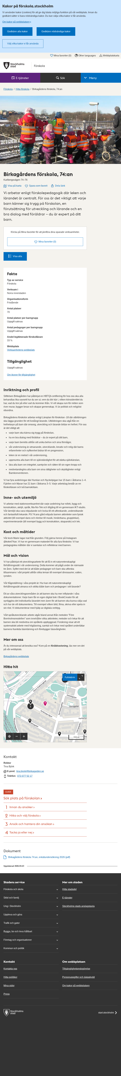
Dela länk (60, 185)
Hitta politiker (10, 977)
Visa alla (17, 256)
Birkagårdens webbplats (16, 656)
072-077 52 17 (24, 776)
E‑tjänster (22, 78)
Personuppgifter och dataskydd (78, 977)
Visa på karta (14, 185)
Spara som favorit (38, 185)
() (47, 241)
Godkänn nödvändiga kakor (55, 31)
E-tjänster (67, 897)
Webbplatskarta (111, 55)
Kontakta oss (10, 968)
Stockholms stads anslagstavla (78, 906)
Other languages (87, 55)
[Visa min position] (9, 736)
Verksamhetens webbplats (21, 350)
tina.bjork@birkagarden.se (30, 771)
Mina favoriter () (62, 55)
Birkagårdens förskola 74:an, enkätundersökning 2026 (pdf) (39, 857)
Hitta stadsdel (69, 889)
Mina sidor (9, 985)
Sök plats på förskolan (22, 798)
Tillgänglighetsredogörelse (76, 968)
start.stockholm (106, 1012)
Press (7, 994)
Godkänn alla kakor (17, 31)
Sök (62, 78)
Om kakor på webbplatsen (16, 22)
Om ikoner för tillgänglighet (21, 375)
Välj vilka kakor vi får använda (23, 43)
